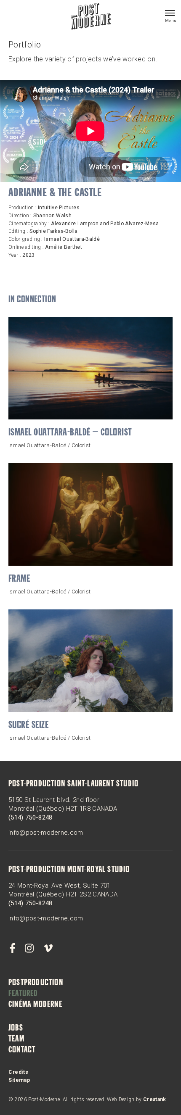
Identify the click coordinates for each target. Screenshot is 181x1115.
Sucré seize (28, 725)
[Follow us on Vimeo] (48, 948)
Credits (18, 1072)
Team (16, 1039)
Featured (23, 994)
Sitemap (19, 1080)
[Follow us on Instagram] (29, 948)
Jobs (15, 1028)
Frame (19, 579)
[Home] (91, 17)
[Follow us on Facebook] (12, 948)
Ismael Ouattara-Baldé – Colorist (70, 433)
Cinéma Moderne (35, 1005)
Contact (21, 1050)
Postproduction (35, 983)
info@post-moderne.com (45, 832)
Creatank (154, 1099)
